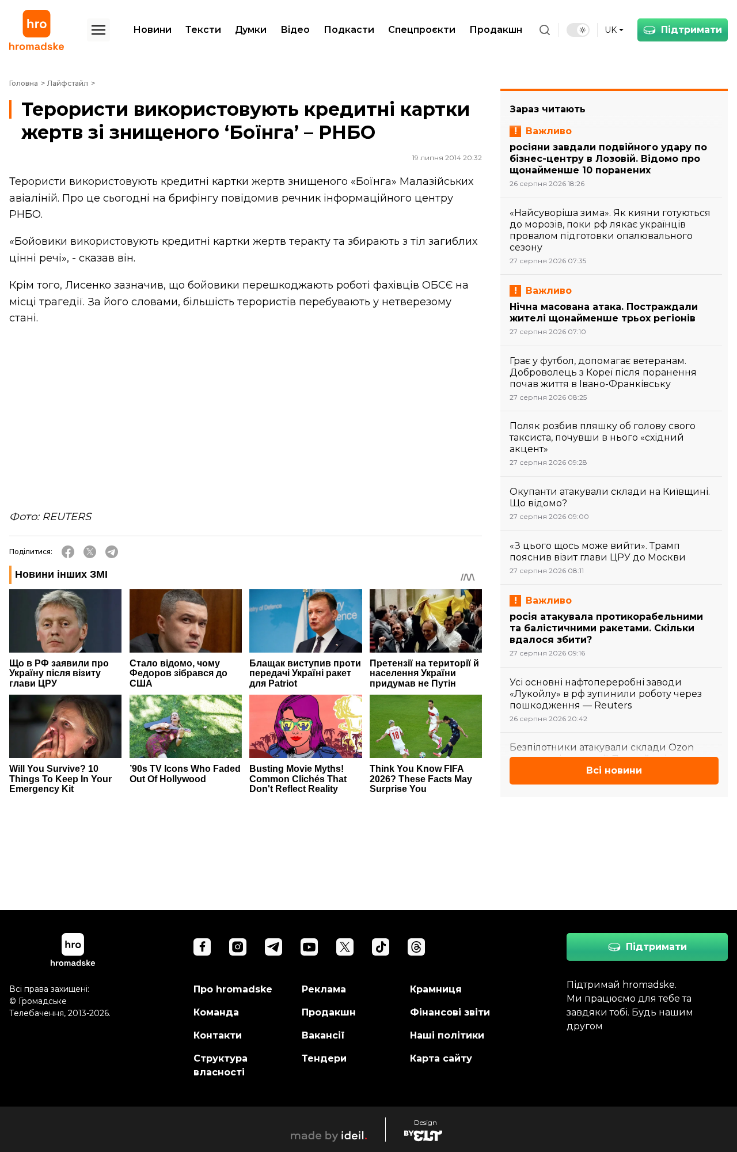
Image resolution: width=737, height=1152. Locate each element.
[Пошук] (544, 29)
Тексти (203, 29)
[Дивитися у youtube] (309, 947)
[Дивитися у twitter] (345, 947)
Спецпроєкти (421, 29)
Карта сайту (441, 1058)
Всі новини (614, 770)
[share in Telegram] (111, 551)
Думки (251, 29)
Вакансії (323, 1035)
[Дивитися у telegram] (273, 947)
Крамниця (436, 989)
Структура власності (220, 1065)
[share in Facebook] (68, 551)
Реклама (324, 989)
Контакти (217, 1035)
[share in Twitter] (89, 551)
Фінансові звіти (450, 1012)
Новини (152, 29)
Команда (216, 1012)
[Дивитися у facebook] (202, 947)
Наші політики (447, 1035)
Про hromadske (232, 989)
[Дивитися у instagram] (237, 947)
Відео (295, 29)
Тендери (324, 1058)
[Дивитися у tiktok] (380, 947)
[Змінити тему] (578, 30)
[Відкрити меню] (98, 29)
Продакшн (495, 29)
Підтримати (691, 29)
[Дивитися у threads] (416, 947)
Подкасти (349, 29)
